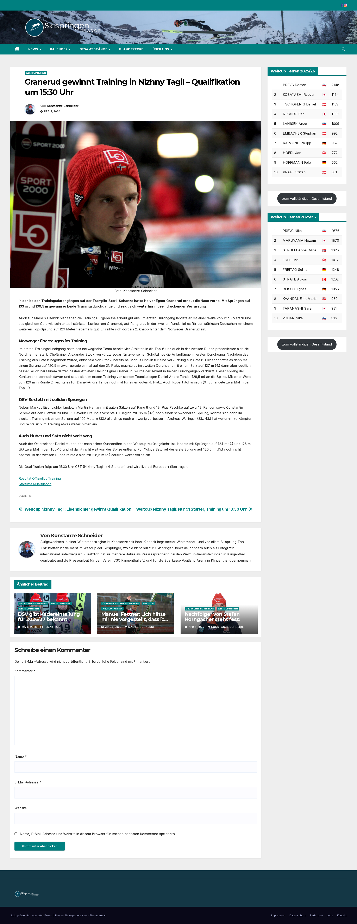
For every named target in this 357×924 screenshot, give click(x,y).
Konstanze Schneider (63, 106)
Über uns (161, 49)
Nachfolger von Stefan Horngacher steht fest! (212, 616)
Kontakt (342, 915)
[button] (343, 49)
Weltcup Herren (36, 73)
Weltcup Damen (60, 603)
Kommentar (25, 671)
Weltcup (148, 603)
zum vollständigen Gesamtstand (307, 198)
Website (20, 808)
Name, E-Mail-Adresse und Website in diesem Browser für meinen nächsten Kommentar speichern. (98, 834)
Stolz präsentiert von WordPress (31, 915)
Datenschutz (297, 915)
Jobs (330, 915)
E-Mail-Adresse (27, 782)
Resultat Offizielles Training (40, 478)
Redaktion (52, 626)
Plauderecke (131, 49)
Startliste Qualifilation (35, 484)
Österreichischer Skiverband (120, 603)
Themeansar (97, 915)
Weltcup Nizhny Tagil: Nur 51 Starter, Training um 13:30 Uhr (191, 509)
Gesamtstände (94, 49)
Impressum (278, 915)
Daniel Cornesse (141, 626)
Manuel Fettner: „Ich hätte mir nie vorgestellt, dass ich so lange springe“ (134, 619)
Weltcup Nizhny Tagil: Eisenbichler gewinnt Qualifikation (78, 509)
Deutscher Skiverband (33, 603)
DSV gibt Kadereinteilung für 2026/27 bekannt (49, 616)
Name (20, 756)
